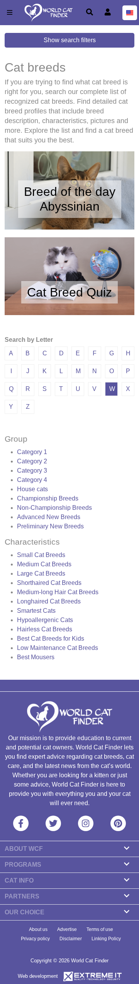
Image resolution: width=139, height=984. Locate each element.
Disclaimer (70, 938)
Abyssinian (70, 206)
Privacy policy (35, 938)
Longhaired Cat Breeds (49, 601)
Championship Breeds (47, 498)
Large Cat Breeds (41, 573)
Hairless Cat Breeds (44, 629)
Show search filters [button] (70, 40)
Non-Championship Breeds (54, 507)
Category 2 (32, 461)
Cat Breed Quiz (69, 292)
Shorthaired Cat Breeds (49, 582)
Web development (38, 976)
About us (38, 929)
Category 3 (32, 470)
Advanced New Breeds (48, 517)
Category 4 (32, 480)
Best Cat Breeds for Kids (50, 638)
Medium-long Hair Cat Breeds (57, 592)
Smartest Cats (36, 610)
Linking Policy (106, 938)
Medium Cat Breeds (44, 564)
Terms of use (99, 929)
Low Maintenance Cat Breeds (57, 648)
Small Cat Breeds (41, 555)
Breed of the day (69, 192)
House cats (32, 489)
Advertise (67, 929)
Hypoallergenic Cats (45, 620)
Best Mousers (35, 657)
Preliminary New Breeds (50, 526)
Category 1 (32, 452)
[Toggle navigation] (9, 12)
